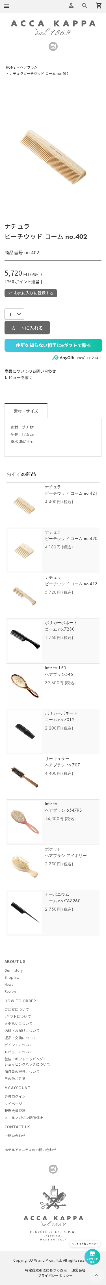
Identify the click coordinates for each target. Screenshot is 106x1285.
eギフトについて (18, 1016)
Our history (14, 970)
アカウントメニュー (71, 5)
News (9, 984)
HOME (11, 67)
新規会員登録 (15, 1110)
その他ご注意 (15, 1078)
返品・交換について (20, 1037)
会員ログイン (15, 1096)
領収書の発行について (22, 1071)
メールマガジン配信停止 (24, 1117)
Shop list (12, 977)
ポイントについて (19, 1044)
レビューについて (19, 1051)
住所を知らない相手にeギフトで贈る (53, 345)
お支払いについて (19, 1023)
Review (10, 991)
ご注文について (17, 1009)
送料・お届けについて (22, 1030)
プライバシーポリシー (55, 1275)
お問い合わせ (15, 1135)
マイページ (13, 1103)
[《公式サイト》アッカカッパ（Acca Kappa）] (53, 23)
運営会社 (79, 1270)
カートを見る (84, 5)
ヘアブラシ (29, 67)
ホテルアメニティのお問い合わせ (31, 1149)
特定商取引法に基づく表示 (46, 1270)
